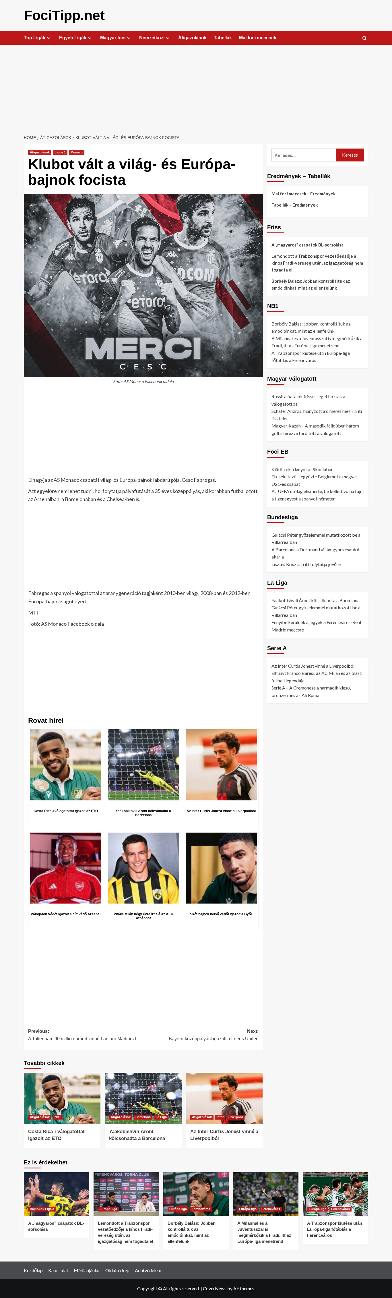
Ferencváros (201, 1209)
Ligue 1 (60, 152)
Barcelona (143, 1117)
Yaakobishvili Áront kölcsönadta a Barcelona (315, 600)
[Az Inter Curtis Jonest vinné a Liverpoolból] (224, 1098)
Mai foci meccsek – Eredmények (303, 193)
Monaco (77, 152)
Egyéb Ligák (72, 37)
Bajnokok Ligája (42, 1209)
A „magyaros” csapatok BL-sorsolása (307, 244)
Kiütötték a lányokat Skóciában (302, 469)
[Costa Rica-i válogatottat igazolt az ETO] (62, 1098)
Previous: (82, 1035)
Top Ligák (34, 37)
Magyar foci (112, 37)
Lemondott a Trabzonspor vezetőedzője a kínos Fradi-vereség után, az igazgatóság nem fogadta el (317, 262)
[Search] (364, 38)
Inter (220, 1117)
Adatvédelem (148, 1270)
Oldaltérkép (117, 1270)
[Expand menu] (48, 38)
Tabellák (223, 37)
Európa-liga (108, 1209)
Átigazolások (192, 37)
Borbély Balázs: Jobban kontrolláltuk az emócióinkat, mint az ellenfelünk (310, 284)
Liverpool (235, 1117)
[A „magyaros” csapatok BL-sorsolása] (56, 1194)
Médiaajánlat (87, 1270)
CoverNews (214, 1288)
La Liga (161, 1117)
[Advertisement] (196, 88)
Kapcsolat (58, 1270)
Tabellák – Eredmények (294, 204)
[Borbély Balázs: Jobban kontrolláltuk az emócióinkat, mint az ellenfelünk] (196, 1194)
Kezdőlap (33, 1270)
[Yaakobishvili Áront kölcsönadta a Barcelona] (143, 1098)
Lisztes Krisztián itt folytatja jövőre (306, 564)
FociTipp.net (64, 15)
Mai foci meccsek (257, 37)
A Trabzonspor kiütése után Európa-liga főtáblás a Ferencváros (334, 1229)
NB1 (58, 1117)
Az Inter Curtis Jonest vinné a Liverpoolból (312, 666)
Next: (213, 1035)
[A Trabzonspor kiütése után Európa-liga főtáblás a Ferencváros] (335, 1194)
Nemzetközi (151, 37)
